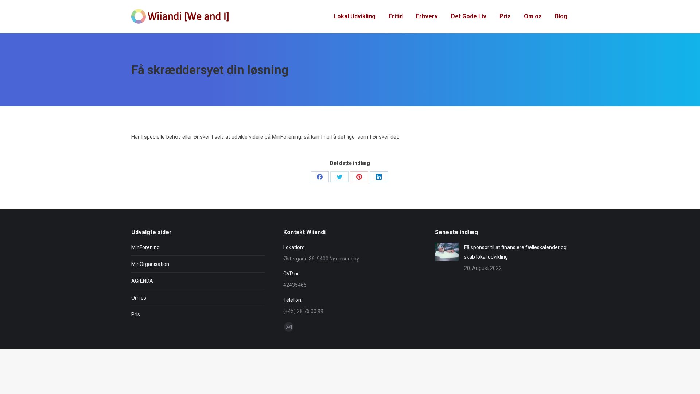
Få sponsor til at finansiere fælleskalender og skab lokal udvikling (515, 252)
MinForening (145, 247)
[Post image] (447, 252)
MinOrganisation (150, 264)
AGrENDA (142, 281)
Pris (135, 314)
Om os (138, 298)
